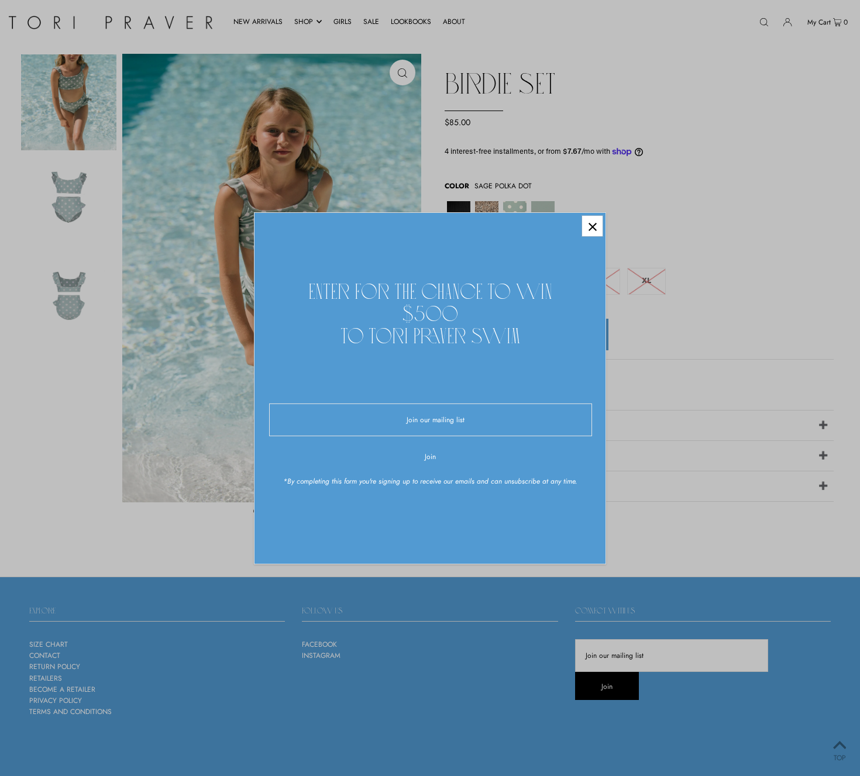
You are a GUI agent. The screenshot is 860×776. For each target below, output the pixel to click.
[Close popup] (592, 226)
